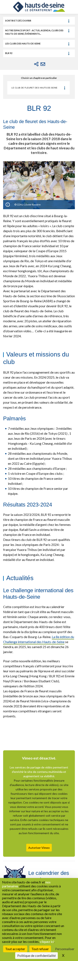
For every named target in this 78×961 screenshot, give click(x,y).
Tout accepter (15, 949)
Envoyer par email (43, 64)
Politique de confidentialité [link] (36, 955)
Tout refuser (40, 949)
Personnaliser (64, 949)
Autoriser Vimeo (39, 847)
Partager (36, 64)
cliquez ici (47, 941)
